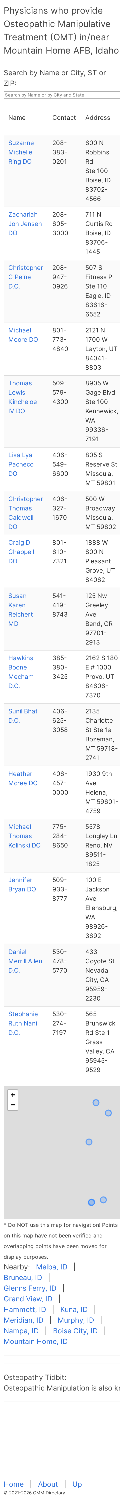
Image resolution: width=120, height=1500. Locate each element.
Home (15, 1484)
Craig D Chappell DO (21, 552)
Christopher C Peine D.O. (25, 277)
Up (77, 1484)
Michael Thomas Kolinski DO (24, 836)
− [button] (13, 1105)
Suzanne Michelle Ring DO (21, 152)
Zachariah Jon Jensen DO (25, 224)
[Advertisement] (62, 1445)
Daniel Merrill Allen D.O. (25, 961)
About (49, 1484)
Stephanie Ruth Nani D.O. (23, 1023)
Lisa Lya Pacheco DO (21, 464)
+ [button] (13, 1095)
